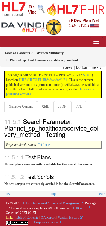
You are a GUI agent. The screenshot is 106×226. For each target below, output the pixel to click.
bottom (82, 67)
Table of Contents (26, 217)
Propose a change (46, 222)
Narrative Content (21, 106)
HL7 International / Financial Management (51, 203)
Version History (68, 217)
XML (45, 106)
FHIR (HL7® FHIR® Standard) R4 (43, 80)
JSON (62, 106)
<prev (67, 67)
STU (86, 75)
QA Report (48, 217)
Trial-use (44, 145)
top (53, 194)
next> (97, 67)
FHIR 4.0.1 (79, 208)
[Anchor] (70, 134)
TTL (79, 106)
